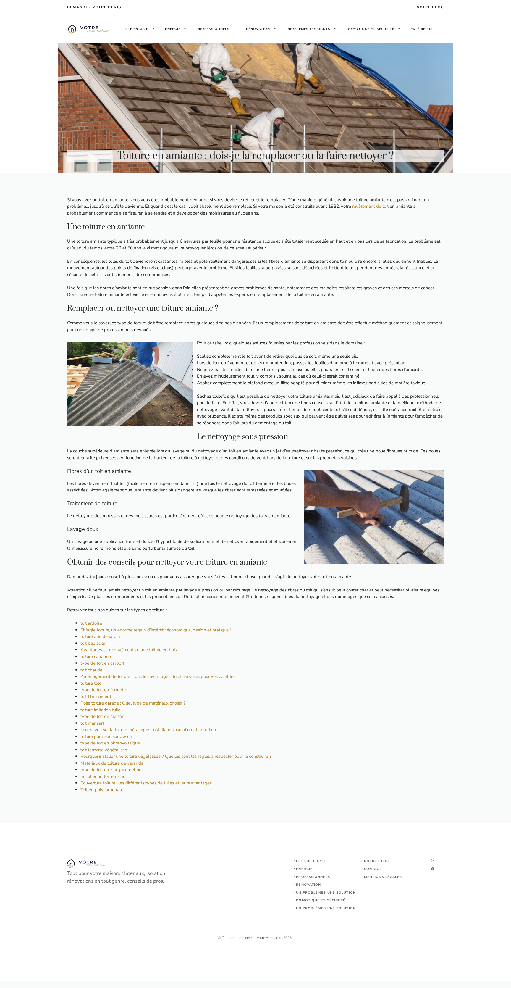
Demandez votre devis (94, 7)
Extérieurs (422, 29)
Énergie (304, 869)
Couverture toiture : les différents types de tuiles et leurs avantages (146, 783)
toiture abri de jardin (100, 636)
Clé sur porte (311, 861)
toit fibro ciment (95, 697)
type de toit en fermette (103, 690)
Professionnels (213, 29)
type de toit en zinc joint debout (111, 770)
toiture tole (90, 683)
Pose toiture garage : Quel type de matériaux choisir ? (132, 703)
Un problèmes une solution (326, 892)
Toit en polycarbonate (101, 790)
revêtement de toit (370, 206)
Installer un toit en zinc (102, 776)
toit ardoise (91, 623)
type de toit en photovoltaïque (110, 743)
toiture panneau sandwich (106, 736)
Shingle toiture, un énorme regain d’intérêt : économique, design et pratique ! (155, 630)
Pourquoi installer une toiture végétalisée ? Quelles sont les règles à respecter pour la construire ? (175, 756)
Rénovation (258, 29)
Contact (373, 869)
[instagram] (432, 860)
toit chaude (91, 670)
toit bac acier (92, 643)
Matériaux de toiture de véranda (111, 763)
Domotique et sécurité (370, 29)
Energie (172, 29)
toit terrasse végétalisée (103, 750)
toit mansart (92, 723)
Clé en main (137, 29)
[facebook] (432, 869)
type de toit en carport (102, 663)
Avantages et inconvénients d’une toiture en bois (128, 650)
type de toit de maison (102, 716)
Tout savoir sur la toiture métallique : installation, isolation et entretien (148, 730)
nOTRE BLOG (430, 7)
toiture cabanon (95, 657)
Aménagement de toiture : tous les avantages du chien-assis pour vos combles (157, 676)
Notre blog (376, 861)
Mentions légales (383, 877)
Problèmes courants (309, 29)
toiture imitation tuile (100, 710)
